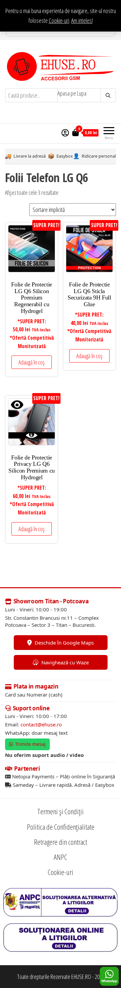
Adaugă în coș (31, 362)
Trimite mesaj (30, 744)
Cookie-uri (59, 20)
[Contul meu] (65, 132)
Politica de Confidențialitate (60, 827)
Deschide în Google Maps (64, 642)
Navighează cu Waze (65, 662)
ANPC (60, 857)
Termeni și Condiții (60, 811)
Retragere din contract (60, 842)
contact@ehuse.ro (41, 724)
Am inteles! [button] (82, 20)
